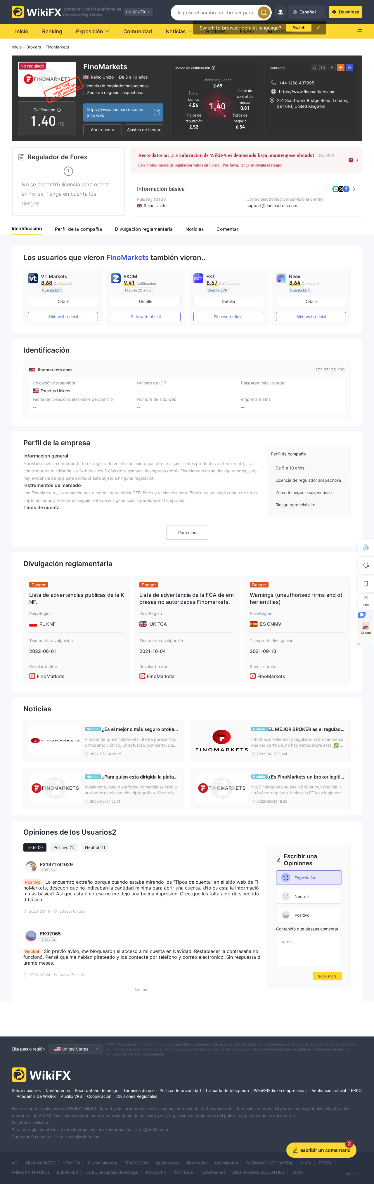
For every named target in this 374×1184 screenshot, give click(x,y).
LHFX (306, 1162)
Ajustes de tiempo (144, 129)
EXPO (356, 1090)
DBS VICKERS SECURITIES (258, 1172)
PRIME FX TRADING (30, 1172)
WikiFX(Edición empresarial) (280, 1090)
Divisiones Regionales (136, 1096)
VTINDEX (71, 1162)
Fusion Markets (102, 1162)
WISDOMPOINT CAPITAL (269, 1162)
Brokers (33, 46)
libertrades (197, 1162)
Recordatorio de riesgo (96, 1090)
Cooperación (99, 1096)
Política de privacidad (180, 1090)
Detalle (63, 301)
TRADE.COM (136, 1162)
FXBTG (325, 1162)
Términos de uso (139, 1090)
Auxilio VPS (71, 1096)
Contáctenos (58, 1090)
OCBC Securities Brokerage (112, 1172)
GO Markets (226, 1162)
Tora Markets (213, 1172)
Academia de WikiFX (36, 1096)
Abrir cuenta (102, 129)
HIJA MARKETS (40, 1162)
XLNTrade (183, 1172)
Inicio (17, 46)
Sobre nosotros (26, 1090)
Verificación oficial (329, 1090)
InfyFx (298, 1172)
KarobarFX (156, 1172)
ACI (15, 1162)
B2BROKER (67, 1172)
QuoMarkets (167, 1162)
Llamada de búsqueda (227, 1090)
